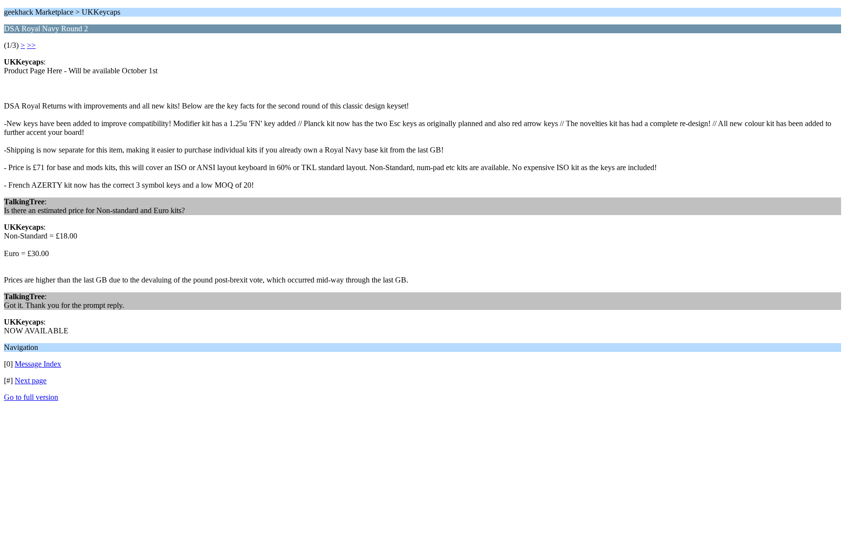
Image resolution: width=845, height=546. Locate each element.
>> (31, 45)
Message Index (38, 364)
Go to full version (31, 397)
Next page (30, 380)
